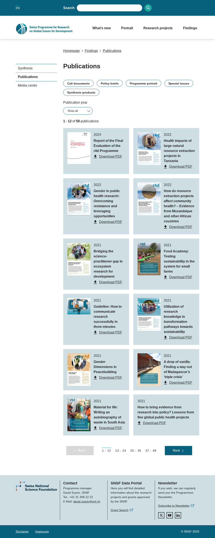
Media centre (27, 85)
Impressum (42, 531)
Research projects (158, 28)
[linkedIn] (178, 515)
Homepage (71, 51)
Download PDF (110, 156)
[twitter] (161, 515)
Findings (190, 28)
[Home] (50, 28)
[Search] (148, 8)
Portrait (127, 28)
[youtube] (169, 515)
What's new (101, 28)
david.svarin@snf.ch (86, 501)
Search (69, 8)
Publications (112, 51)
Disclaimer (22, 531)
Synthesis (25, 68)
